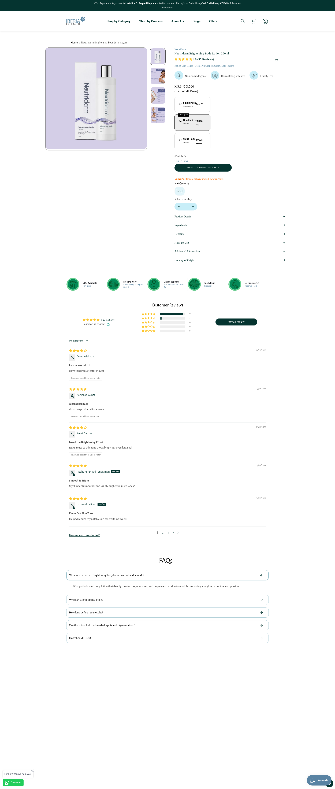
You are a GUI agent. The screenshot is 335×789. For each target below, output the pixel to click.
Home (74, 42)
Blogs (196, 21)
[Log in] (264, 21)
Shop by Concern (151, 21)
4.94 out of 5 (107, 319)
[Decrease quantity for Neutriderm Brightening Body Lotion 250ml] (178, 206)
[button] (183, 59)
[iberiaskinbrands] (75, 21)
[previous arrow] (52, 99)
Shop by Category (118, 21)
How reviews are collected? (84, 535)
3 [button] (168, 532)
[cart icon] (253, 21)
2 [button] (162, 532)
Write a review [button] (236, 322)
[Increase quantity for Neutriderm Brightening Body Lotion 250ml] (193, 206)
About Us (177, 21)
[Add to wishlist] (276, 60)
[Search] (243, 21)
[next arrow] (140, 99)
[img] (78, 350)
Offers (213, 21)
